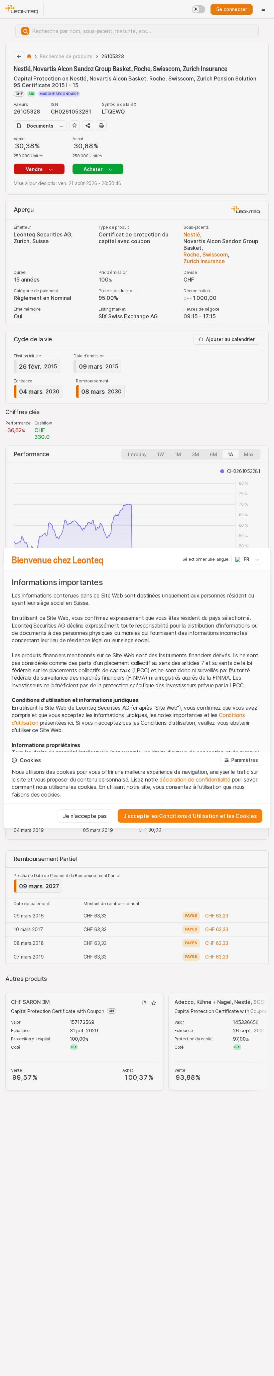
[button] (241, 760)
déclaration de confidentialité (194, 779)
